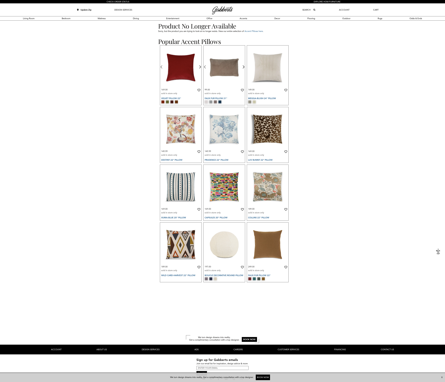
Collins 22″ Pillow (258, 217)
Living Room (29, 18)
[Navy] (220, 102)
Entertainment (172, 18)
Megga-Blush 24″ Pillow (262, 98)
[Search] (314, 9)
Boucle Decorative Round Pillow (224, 275)
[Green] (167, 102)
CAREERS (238, 349)
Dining (136, 18)
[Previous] (161, 67)
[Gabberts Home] (222, 10)
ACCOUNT (344, 10)
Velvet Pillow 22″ (171, 98)
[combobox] (307, 9)
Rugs (380, 18)
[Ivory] (206, 102)
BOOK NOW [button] (249, 339)
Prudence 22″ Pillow (216, 160)
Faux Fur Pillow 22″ (259, 275)
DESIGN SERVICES (123, 10)
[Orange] (176, 102)
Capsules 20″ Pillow (216, 217)
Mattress (102, 18)
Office (209, 18)
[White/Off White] (215, 278)
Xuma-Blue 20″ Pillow (173, 217)
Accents (243, 18)
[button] (198, 90)
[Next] (200, 67)
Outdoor (346, 18)
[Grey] (249, 102)
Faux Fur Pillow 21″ (216, 98)
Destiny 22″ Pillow (171, 160)
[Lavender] (206, 278)
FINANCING (340, 349)
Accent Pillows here (254, 31)
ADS (196, 349)
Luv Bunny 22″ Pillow (260, 160)
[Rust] (163, 102)
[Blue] (254, 278)
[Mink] (215, 102)
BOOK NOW (263, 377)
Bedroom (66, 18)
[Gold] (263, 278)
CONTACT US (387, 349)
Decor (277, 18)
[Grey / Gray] (211, 102)
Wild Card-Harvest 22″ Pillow (178, 275)
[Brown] (172, 102)
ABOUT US (101, 349)
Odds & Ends (416, 18)
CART (376, 10)
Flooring (311, 18)
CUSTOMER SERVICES (288, 349)
